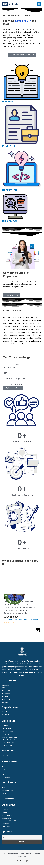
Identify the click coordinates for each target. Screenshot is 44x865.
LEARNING (7, 101)
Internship (5, 715)
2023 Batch (6, 694)
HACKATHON (9, 190)
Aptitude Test (7, 726)
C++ (3, 766)
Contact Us (6, 827)
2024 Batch (6, 691)
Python (4, 775)
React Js (5, 772)
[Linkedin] (23, 861)
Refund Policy (7, 815)
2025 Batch (6, 688)
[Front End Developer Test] (22, 377)
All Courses (6, 778)
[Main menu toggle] (39, 4)
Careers (5, 812)
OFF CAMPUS (9, 221)
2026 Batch (6, 685)
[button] (1, 614)
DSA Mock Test (7, 734)
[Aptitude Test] (22, 366)
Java (3, 769)
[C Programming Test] (22, 383)
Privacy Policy (7, 818)
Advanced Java (7, 790)
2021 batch (6, 699)
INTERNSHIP (8, 145)
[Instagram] (20, 861)
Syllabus (5, 755)
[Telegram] (27, 861)
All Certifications (8, 799)
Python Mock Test (8, 740)
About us (5, 810)
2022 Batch (6, 696)
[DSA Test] (22, 371)
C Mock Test (6, 728)
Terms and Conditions (10, 821)
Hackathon (6, 712)
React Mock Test (8, 743)
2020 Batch (6, 702)
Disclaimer (5, 824)
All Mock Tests (7, 745)
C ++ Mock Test (7, 731)
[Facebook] (17, 861)
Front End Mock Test (9, 737)
